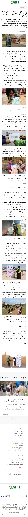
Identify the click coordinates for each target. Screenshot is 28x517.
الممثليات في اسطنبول (16, 473)
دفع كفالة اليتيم (18, 460)
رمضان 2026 (19, 435)
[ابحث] (25, 2)
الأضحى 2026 (19, 437)
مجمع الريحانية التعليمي (16, 464)
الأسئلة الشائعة (18, 447)
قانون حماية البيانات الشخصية (17, 444)
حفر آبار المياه (19, 433)
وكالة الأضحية (19, 459)
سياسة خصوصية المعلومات (14, 451)
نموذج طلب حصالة (17, 462)
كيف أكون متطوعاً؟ (17, 449)
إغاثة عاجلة (20, 431)
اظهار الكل (5, 377)
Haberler (21, 7)
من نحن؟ (20, 471)
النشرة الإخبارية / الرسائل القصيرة (15, 475)
